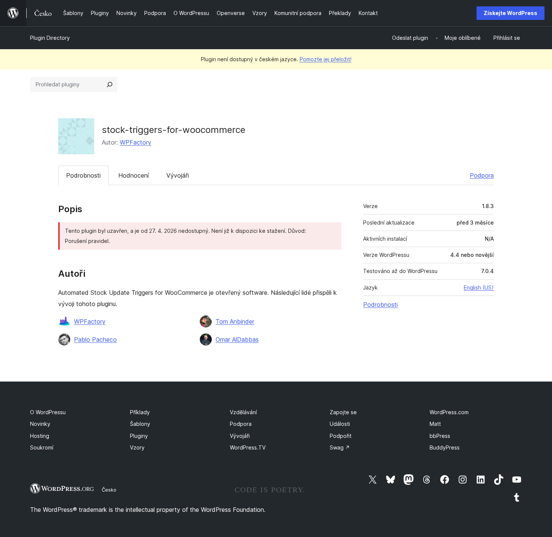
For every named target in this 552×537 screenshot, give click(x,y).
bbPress (440, 436)
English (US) (479, 287)
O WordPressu (48, 412)
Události (340, 424)
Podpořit (340, 436)
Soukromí (41, 447)
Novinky (40, 424)
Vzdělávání (243, 412)
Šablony (140, 424)
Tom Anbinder (235, 321)
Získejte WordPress (510, 13)
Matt (435, 424)
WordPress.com (449, 412)
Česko (109, 490)
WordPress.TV (247, 447)
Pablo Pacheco (95, 339)
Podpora (482, 175)
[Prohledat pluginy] (109, 84)
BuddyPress (445, 447)
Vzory (137, 447)
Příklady (140, 412)
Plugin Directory (50, 38)
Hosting (39, 436)
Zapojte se (343, 412)
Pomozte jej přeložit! (325, 59)
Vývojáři (177, 175)
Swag (340, 447)
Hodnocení (133, 175)
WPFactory (135, 142)
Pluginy (139, 436)
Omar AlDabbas (237, 339)
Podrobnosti (83, 175)
